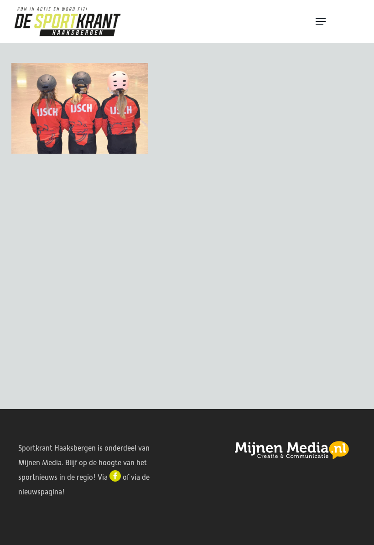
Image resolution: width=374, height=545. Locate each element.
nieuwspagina (40, 492)
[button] (338, 21)
